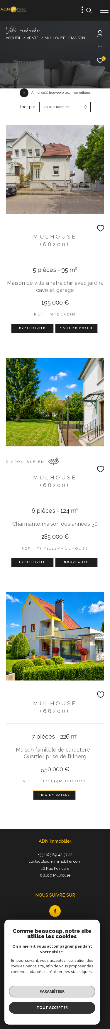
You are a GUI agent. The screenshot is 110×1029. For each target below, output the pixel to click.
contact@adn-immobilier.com (55, 861)
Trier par (27, 106)
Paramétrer (52, 991)
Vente (33, 38)
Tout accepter (52, 1007)
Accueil (13, 38)
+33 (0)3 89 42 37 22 (55, 854)
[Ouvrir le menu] (104, 10)
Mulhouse (55, 38)
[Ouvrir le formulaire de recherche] (89, 10)
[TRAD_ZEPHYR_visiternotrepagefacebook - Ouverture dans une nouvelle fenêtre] (55, 911)
